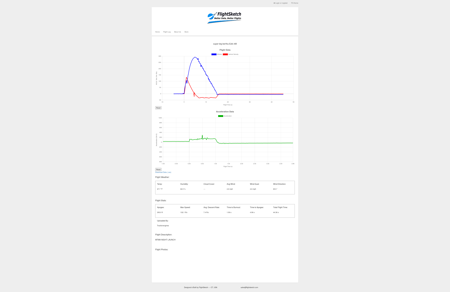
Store (186, 32)
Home (157, 32)
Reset (158, 108)
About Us (177, 32)
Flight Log (167, 32)
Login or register (281, 3)
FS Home (294, 3)
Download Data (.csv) (163, 172)
